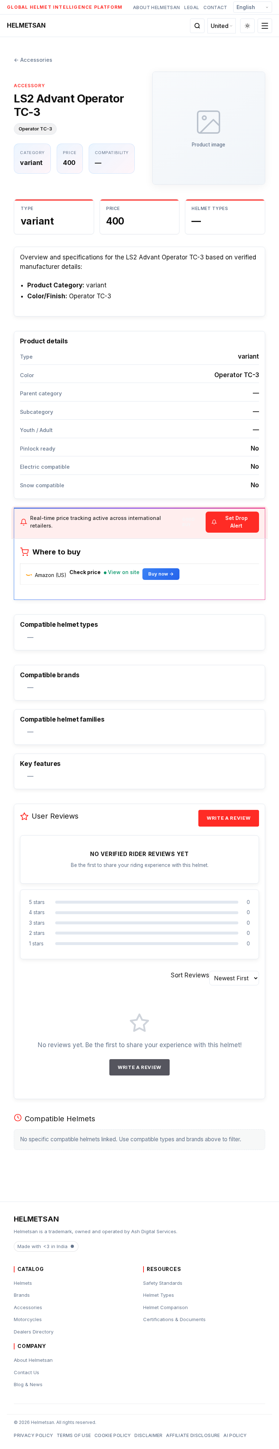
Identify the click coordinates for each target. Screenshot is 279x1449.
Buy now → (161, 574)
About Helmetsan (156, 7)
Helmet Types (158, 1295)
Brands (22, 1295)
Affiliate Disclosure (193, 1435)
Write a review (228, 818)
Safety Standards (162, 1283)
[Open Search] (197, 26)
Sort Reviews (190, 975)
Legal (191, 7)
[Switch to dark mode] (247, 26)
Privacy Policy (33, 1435)
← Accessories (33, 60)
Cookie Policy (112, 1435)
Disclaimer (148, 1435)
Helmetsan (26, 25)
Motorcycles (28, 1319)
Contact (215, 7)
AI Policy (235, 1435)
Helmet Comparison (165, 1307)
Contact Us (26, 1372)
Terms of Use (74, 1435)
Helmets (23, 1283)
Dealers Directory (33, 1332)
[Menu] (265, 26)
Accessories (28, 1307)
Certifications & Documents (174, 1319)
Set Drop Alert (236, 522)
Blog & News (28, 1384)
